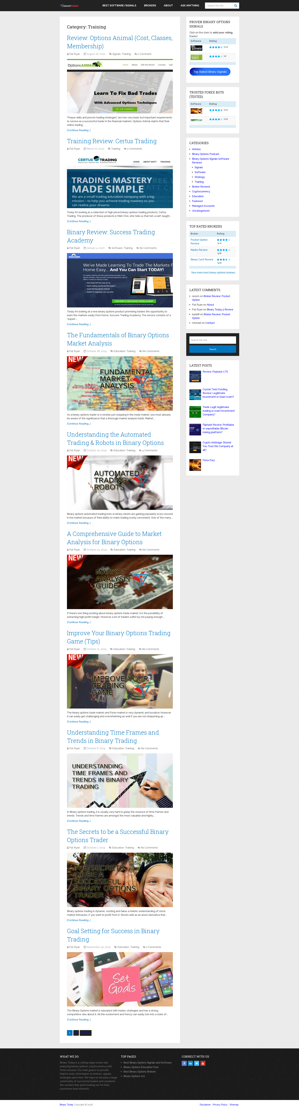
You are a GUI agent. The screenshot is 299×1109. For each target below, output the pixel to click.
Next (85, 1032)
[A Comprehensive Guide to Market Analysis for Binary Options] (120, 582)
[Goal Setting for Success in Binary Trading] (120, 979)
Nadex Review (199, 249)
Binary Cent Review (202, 259)
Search (236, 5)
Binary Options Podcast (205, 154)
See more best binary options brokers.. (213, 272)
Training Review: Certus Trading (112, 141)
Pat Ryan (74, 54)
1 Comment (144, 54)
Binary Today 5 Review (220, 309)
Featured (197, 201)
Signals (116, 54)
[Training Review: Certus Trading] (120, 181)
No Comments (148, 248)
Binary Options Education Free (141, 1067)
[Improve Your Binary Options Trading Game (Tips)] (120, 681)
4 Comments (149, 450)
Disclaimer (205, 1104)
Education (119, 351)
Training (126, 54)
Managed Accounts (203, 205)
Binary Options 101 (134, 1076)
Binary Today (66, 1104)
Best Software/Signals (119, 5)
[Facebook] (184, 1063)
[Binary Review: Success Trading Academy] (120, 280)
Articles (196, 149)
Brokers (150, 5)
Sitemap (234, 1104)
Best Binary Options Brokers (139, 1071)
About (168, 5)
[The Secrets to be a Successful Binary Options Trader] (120, 880)
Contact (210, 322)
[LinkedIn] (190, 1063)
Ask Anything (190, 5)
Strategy (200, 177)
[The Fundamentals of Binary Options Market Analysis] (120, 383)
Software (117, 248)
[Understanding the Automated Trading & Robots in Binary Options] (120, 482)
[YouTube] (202, 1063)
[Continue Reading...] (78, 130)
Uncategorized (200, 210)
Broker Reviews (201, 186)
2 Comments (134, 148)
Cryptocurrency (201, 191)
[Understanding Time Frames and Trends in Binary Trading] (120, 780)
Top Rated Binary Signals (210, 71)
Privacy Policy (220, 1104)
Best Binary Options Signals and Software (147, 1062)
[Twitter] (196, 1063)
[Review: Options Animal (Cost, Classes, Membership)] (120, 86)
